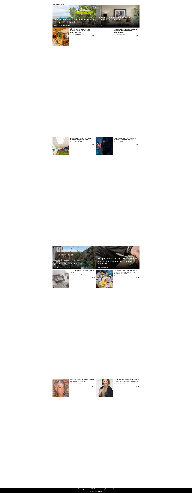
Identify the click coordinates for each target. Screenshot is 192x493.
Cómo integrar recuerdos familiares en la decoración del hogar (117, 18)
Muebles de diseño (74, 274)
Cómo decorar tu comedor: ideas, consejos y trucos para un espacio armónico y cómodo (80, 30)
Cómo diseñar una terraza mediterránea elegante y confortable (74, 20)
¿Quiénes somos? (109, 489)
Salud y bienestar (117, 275)
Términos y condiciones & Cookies (87, 489)
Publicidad (100, 489)
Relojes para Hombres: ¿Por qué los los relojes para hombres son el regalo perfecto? (118, 261)
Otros (115, 34)
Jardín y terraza (58, 25)
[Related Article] (74, 16)
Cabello (71, 383)
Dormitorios (72, 141)
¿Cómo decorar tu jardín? (66, 263)
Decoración (100, 25)
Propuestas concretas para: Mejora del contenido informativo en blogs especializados (125, 30)
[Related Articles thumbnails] (60, 82)
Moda (99, 267)
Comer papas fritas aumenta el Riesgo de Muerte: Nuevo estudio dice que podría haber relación (125, 272)
